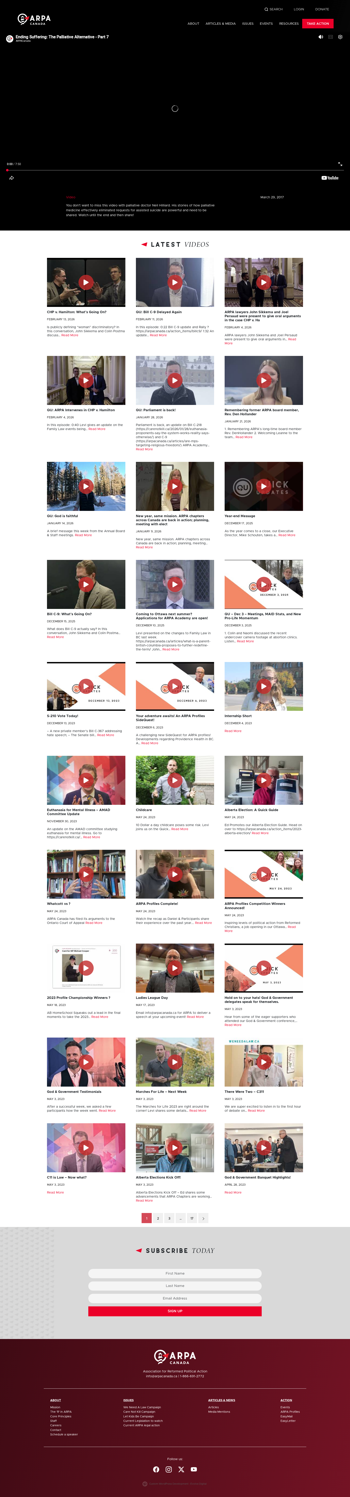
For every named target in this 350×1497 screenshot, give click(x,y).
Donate (322, 9)
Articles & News (221, 1400)
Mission (55, 1407)
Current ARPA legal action (141, 1425)
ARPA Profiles (290, 1412)
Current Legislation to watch (143, 1421)
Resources (289, 23)
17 (192, 1218)
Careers (55, 1425)
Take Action (318, 23)
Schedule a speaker (64, 1434)
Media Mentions (219, 1412)
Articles (213, 1407)
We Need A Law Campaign (142, 1407)
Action (286, 1400)
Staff (53, 1421)
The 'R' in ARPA (61, 1412)
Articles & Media (221, 23)
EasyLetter (288, 1421)
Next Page (203, 1218)
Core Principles (60, 1416)
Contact (55, 1430)
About (193, 23)
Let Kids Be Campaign (138, 1416)
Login (299, 9)
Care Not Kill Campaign (139, 1412)
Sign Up (175, 1311)
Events (266, 23)
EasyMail (286, 1416)
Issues (248, 23)
